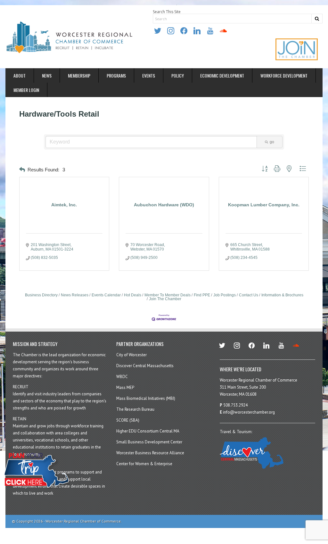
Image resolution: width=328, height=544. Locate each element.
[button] (22, 170)
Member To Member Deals (167, 295)
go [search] (272, 142)
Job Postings (224, 295)
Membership (79, 75)
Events (148, 75)
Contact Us (248, 295)
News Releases (74, 295)
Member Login (26, 90)
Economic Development (222, 75)
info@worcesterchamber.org (249, 412)
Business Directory (41, 295)
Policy (177, 75)
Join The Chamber (165, 299)
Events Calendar (106, 295)
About (19, 75)
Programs (116, 75)
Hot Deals (132, 295)
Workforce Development (284, 75)
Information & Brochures (282, 295)
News (47, 75)
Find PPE (202, 295)
